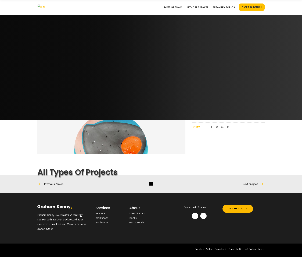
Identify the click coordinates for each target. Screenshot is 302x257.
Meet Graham (137, 213)
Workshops (102, 218)
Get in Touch (136, 222)
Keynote (100, 213)
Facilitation (102, 222)
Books (133, 218)
